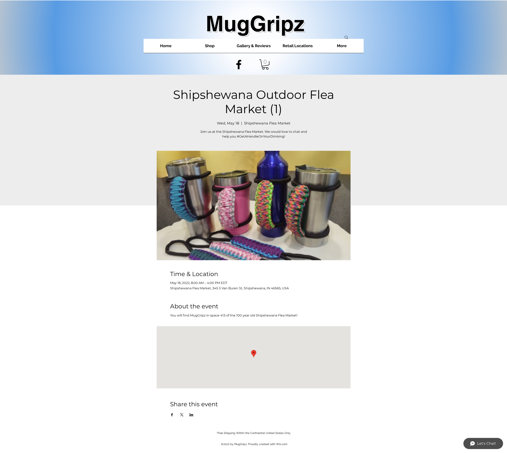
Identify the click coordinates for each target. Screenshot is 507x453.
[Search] (346, 37)
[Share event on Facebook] (172, 414)
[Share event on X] (182, 414)
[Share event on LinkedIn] (191, 414)
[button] (265, 64)
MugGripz (255, 23)
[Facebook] (239, 64)
